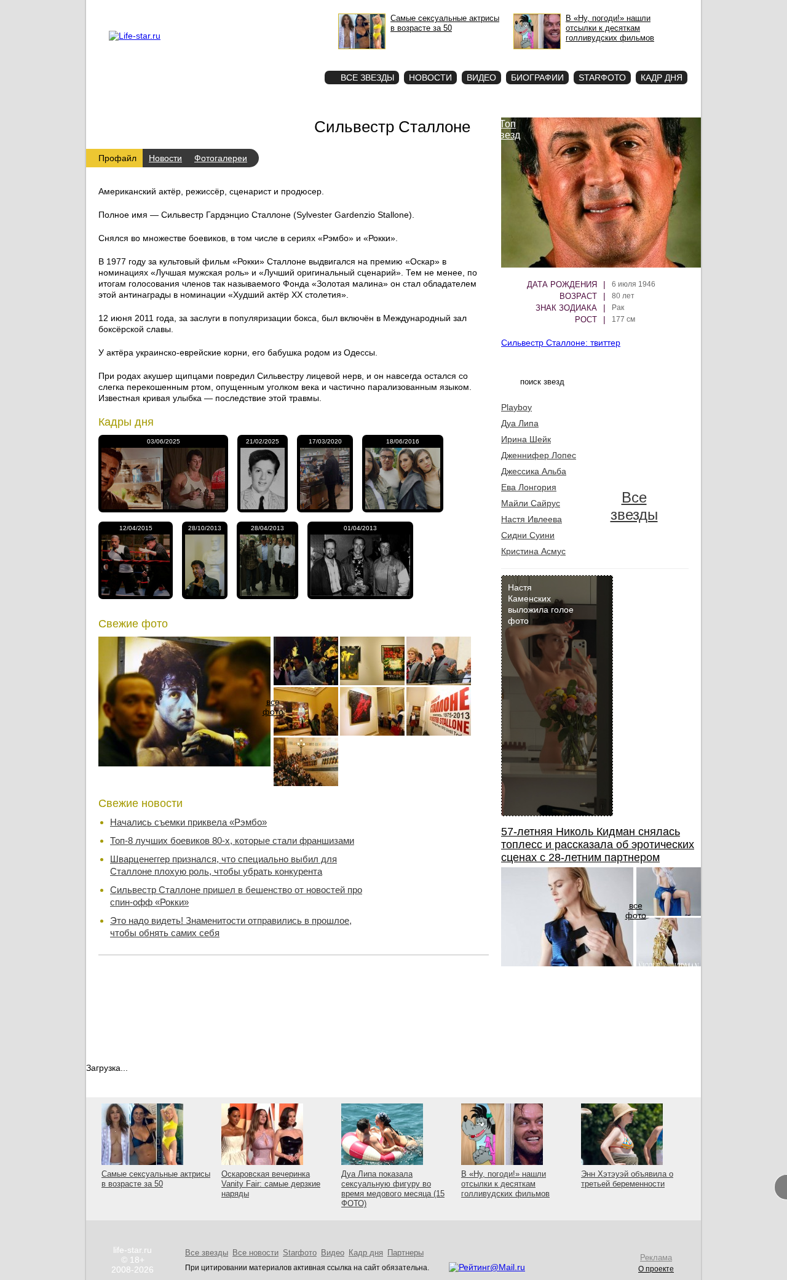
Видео (481, 77)
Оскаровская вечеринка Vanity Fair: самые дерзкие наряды (270, 1183)
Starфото (278, 55)
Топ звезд (507, 129)
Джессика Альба (533, 471)
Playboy (516, 407)
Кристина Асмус (533, 551)
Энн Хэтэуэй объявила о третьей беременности (627, 1178)
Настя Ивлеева (531, 519)
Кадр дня (661, 77)
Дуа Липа (520, 423)
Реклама (221, 10)
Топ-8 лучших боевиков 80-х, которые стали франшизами (232, 840)
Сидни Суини (528, 535)
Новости (430, 77)
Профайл (117, 158)
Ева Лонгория (528, 487)
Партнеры (405, 1252)
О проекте (186, 10)
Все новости (425, 851)
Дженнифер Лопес (538, 455)
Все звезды (634, 506)
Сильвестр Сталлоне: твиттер (560, 343)
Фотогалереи (220, 158)
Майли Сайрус (530, 503)
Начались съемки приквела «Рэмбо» (188, 822)
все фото (273, 707)
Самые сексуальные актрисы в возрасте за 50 (155, 1178)
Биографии (537, 77)
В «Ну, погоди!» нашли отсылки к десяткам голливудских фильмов (505, 1183)
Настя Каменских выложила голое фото (541, 604)
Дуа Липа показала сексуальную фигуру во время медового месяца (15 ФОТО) (393, 1188)
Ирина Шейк (526, 439)
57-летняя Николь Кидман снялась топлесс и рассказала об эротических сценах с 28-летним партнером (597, 844)
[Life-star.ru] (134, 36)
